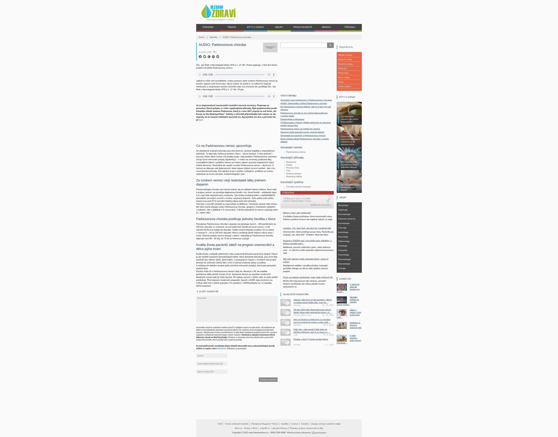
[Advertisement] (237, 131)
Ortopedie (342, 250)
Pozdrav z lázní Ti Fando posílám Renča (311, 339)
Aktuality (213, 37)
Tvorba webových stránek (236, 424)
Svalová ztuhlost (293, 173)
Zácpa (289, 165)
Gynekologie (344, 223)
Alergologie (343, 205)
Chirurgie (342, 228)
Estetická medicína (346, 219)
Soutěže (284, 424)
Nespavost (291, 162)
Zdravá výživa (344, 86)
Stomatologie (344, 264)
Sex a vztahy (344, 77)
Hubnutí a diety (345, 59)
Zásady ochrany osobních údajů (325, 424)
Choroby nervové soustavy (298, 186)
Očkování (342, 68)
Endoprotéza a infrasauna (292, 119)
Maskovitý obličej (294, 176)
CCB (220, 424)
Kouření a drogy (345, 64)
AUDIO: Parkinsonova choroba (237, 37)
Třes (288, 170)
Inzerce (294, 424)
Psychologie (343, 255)
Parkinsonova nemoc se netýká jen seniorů (300, 129)
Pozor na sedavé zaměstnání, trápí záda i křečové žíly (308, 277)
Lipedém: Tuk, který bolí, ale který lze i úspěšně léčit (307, 228)
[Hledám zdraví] (222, 12)
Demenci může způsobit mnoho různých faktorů (302, 132)
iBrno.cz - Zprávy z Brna (246, 428)
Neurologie (343, 237)
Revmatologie (344, 259)
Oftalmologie (344, 241)
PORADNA (221, 349)
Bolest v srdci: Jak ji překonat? (297, 213)
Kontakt (304, 424)
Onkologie (342, 246)
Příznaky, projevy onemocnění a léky (306, 428)
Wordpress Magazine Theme (264, 424)
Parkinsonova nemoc (296, 152)
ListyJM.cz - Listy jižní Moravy (273, 428)
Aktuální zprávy (345, 55)
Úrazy (341, 82)
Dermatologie (344, 214)
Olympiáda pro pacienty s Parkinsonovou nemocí (303, 135)
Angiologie (343, 210)
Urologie (342, 268)
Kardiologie (343, 232)
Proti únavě (343, 73)
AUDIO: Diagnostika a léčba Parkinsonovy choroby (303, 103)
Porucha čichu (292, 168)
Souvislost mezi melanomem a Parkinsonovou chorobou (306, 100)
